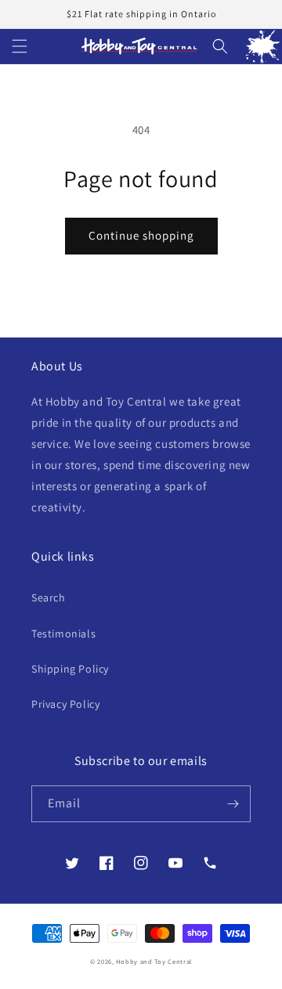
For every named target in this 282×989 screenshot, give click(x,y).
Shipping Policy (70, 669)
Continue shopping (141, 235)
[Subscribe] (232, 803)
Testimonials (63, 633)
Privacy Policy (65, 704)
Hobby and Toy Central (154, 961)
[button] (19, 46)
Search (48, 597)
